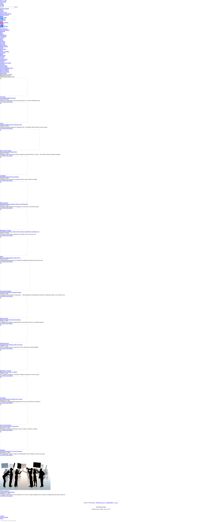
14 (104, 502)
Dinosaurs (2, 41)
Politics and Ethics (4, 51)
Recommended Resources (6, 68)
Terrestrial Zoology (5, 30)
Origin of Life (3, 12)
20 (106, 502)
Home (1, 10)
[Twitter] (1, 20)
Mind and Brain (4, 46)
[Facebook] (1, 17)
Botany (2, 34)
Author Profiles (4, 66)
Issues (1, 50)
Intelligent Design (4, 15)
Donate (7, 8)
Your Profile (3, 2)
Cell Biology (3, 36)
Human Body (3, 45)
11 (100, 502)
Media (1, 54)
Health (1, 47)
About (1, 3)
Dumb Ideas (3, 60)
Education (2, 53)
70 (112, 502)
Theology (2, 56)
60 (111, 502)
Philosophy (3, 55)
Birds (1, 32)
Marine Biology (4, 29)
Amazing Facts (3, 59)
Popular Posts (3, 65)
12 (101, 502)
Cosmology (3, 175)
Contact (2, 4)
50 (110, 502)
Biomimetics (3, 49)
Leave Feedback (4, 517)
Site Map (2, 64)
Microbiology (3, 35)
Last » (116, 502)
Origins (2, 11)
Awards (2, 58)
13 (103, 502)
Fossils (1, 40)
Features (2, 61)
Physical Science (4, 22)
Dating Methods (4, 26)
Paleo (1, 39)
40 (109, 502)
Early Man (2, 42)
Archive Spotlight (4, 69)
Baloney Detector (4, 70)
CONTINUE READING (6, 101)
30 (107, 502)
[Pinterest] (1, 23)
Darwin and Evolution (5, 13)
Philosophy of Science (5, 230)
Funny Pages (3, 73)
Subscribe (2, 8)
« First (92, 502)
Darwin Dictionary (4, 71)
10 (99, 502)
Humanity (2, 44)
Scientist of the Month (5, 63)
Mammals (2, 31)
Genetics (2, 37)
